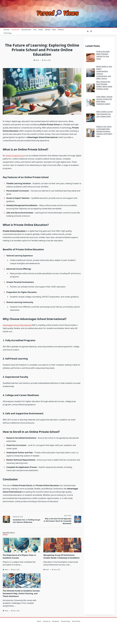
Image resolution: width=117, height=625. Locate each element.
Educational (15, 30)
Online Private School (14, 155)
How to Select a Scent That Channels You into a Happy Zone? (104, 113)
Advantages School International (17, 325)
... (21, 564)
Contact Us (46, 621)
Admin (37, 60)
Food (35, 30)
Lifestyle (47, 30)
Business (7, 30)
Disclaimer (55, 621)
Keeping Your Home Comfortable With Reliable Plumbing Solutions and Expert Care (104, 131)
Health (40, 30)
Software (61, 30)
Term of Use (76, 621)
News (54, 30)
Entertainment (26, 30)
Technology (8, 33)
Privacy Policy (65, 621)
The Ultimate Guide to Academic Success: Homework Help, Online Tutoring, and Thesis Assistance (21, 593)
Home (39, 621)
